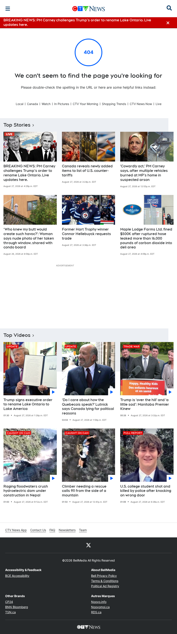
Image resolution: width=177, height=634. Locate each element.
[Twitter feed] (88, 545)
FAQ (52, 530)
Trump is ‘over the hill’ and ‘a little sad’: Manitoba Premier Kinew (144, 404)
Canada (32, 104)
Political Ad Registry (105, 586)
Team (83, 530)
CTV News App (16, 530)
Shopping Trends (114, 104)
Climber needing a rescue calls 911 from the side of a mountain (84, 490)
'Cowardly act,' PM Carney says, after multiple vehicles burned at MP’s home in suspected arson (144, 173)
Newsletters (67, 530)
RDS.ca (96, 612)
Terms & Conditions (104, 581)
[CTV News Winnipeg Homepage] (88, 8)
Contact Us (38, 530)
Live (158, 104)
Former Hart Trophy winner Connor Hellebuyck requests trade (86, 233)
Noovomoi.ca (100, 607)
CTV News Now (141, 104)
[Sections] (7, 8)
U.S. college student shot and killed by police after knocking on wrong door (145, 490)
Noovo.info (98, 602)
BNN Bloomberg (16, 607)
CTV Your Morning (85, 104)
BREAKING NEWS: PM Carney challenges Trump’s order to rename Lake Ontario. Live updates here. (29, 173)
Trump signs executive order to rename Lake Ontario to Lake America (27, 404)
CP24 (9, 602)
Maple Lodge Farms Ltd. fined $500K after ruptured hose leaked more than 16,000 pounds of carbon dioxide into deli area (146, 238)
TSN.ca (10, 612)
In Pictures (61, 104)
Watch (46, 104)
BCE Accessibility (17, 576)
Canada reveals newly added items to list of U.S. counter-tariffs (87, 170)
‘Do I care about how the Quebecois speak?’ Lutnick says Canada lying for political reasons (88, 406)
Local (19, 104)
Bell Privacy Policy (104, 576)
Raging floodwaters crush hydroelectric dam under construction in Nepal (25, 490)
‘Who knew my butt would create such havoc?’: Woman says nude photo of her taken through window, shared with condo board (28, 238)
